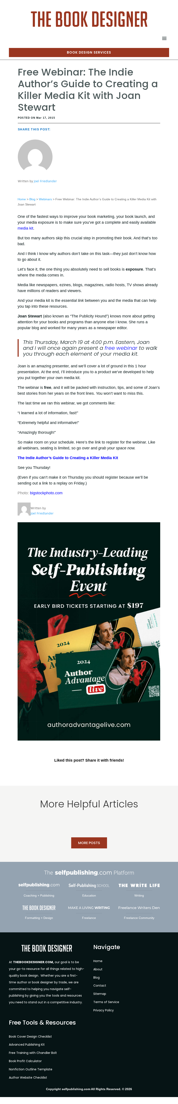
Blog (32, 199)
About (97, 969)
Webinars (45, 199)
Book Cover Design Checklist (30, 1036)
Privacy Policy (103, 1010)
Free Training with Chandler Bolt (33, 1053)
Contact (99, 985)
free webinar (121, 348)
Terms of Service (106, 1002)
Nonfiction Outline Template (30, 1069)
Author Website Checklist (28, 1077)
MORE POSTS (89, 842)
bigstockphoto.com (46, 493)
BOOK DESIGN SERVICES (89, 52)
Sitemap (99, 994)
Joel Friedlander (45, 181)
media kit (25, 228)
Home (22, 199)
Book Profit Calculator (25, 1061)
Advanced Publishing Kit (27, 1044)
